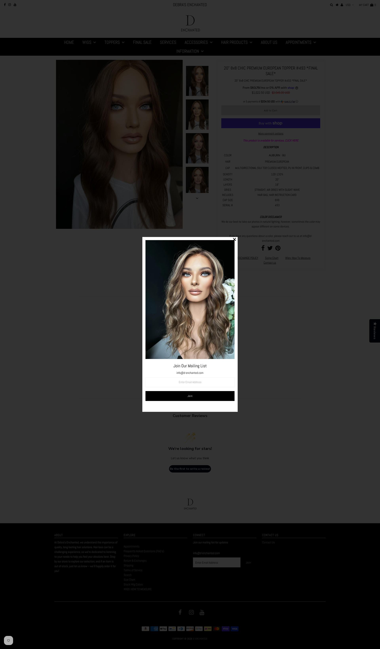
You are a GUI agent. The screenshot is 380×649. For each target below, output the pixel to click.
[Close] (235, 240)
